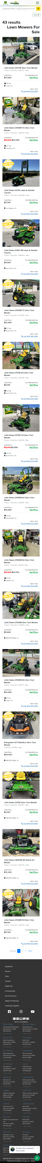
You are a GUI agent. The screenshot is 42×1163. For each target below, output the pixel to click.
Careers (8, 981)
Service (7, 971)
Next (30, 951)
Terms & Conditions (21, 1022)
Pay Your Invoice (10, 996)
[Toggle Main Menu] (37, 2)
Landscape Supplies (12, 1006)
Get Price (34, 77)
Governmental (10, 991)
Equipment (9, 966)
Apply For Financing (12, 1001)
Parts (7, 976)
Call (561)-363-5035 (30, 91)
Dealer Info (9, 986)
